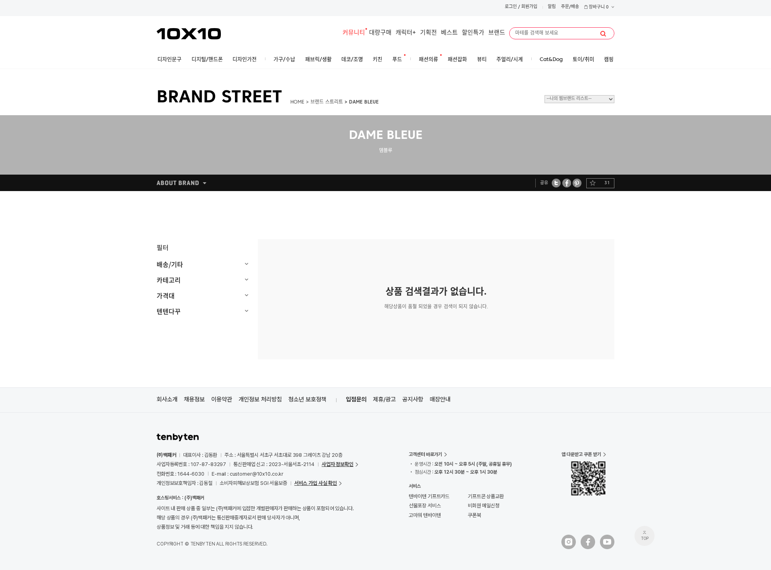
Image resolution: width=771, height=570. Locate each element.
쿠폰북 (474, 515)
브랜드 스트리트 (326, 102)
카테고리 (169, 280)
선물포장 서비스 (425, 506)
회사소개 (167, 399)
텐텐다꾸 (169, 311)
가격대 (166, 295)
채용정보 (194, 399)
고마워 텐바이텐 (425, 515)
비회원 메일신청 (484, 506)
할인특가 (473, 33)
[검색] (603, 34)
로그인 (511, 7)
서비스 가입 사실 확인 (315, 483)
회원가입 (529, 7)
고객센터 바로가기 (425, 454)
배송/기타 (170, 264)
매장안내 (440, 399)
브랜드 (496, 33)
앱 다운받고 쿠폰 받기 (581, 454)
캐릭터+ (406, 33)
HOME (297, 102)
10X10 (189, 33)
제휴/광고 (384, 399)
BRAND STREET (219, 98)
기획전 (428, 33)
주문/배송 (570, 7)
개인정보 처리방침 (260, 399)
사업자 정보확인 (337, 464)
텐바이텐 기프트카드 (429, 496)
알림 (552, 7)
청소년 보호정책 (307, 399)
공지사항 (412, 399)
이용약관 (221, 399)
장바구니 (598, 7)
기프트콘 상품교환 (486, 496)
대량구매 (380, 33)
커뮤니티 (354, 33)
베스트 (449, 33)
